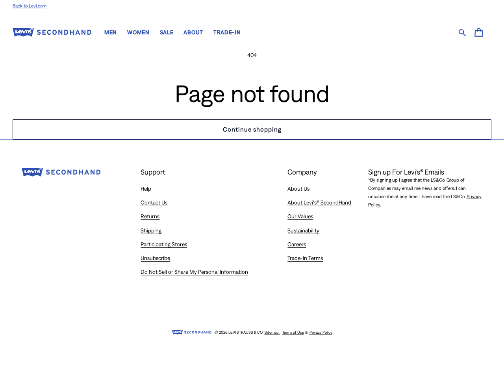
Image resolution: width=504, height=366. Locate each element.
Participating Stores (164, 244)
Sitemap (272, 332)
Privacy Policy (320, 332)
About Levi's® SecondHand (319, 202)
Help (146, 189)
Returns (150, 216)
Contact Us (154, 202)
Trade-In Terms (305, 258)
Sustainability (303, 230)
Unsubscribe (155, 258)
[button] (478, 32)
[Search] (461, 32)
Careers (296, 244)
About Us (298, 189)
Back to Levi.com (29, 6)
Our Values (300, 216)
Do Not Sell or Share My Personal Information (194, 272)
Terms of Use (293, 332)
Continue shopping (252, 129)
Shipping (151, 230)
